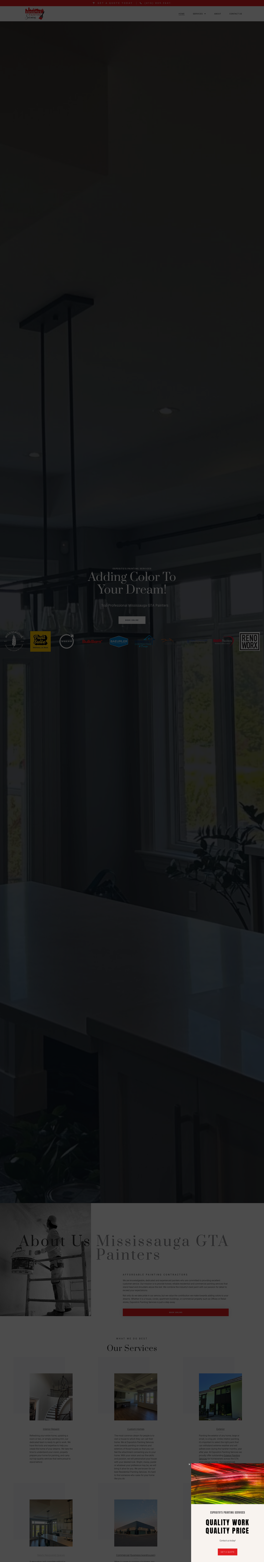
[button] (189, 1464)
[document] (132, 781)
